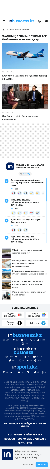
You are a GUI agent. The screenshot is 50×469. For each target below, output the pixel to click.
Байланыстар (33, 434)
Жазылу (41, 464)
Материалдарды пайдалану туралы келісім (25, 424)
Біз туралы (15, 434)
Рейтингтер (25, 443)
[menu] (4, 21)
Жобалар (9, 438)
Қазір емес (28, 464)
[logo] (21, 21)
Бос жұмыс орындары (32, 438)
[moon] (39, 21)
